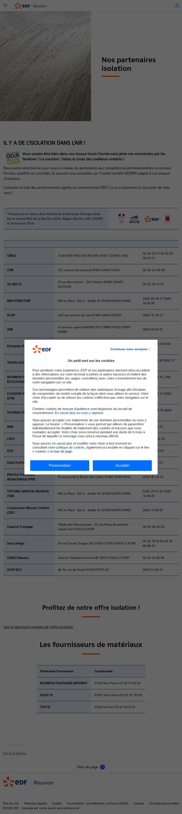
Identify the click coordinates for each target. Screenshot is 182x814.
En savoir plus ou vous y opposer (79, 413)
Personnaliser (60, 465)
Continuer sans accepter (129, 349)
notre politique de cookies (66, 447)
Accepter (122, 465)
